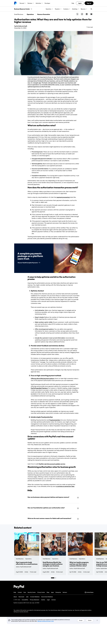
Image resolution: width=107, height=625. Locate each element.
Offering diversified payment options (42, 378)
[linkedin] (86, 14)
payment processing (63, 197)
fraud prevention (55, 420)
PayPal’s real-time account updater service (52, 464)
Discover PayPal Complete (28, 262)
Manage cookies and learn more (45, 621)
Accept (80, 620)
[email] (91, 14)
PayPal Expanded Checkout (39, 388)
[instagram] (82, 14)
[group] (53, 258)
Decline (89, 620)
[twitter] (77, 14)
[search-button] (91, 9)
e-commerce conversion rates (65, 486)
